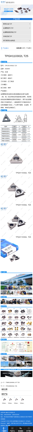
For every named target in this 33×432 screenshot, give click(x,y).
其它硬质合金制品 (9, 40)
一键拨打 (4, 431)
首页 (23, 48)
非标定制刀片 (7, 36)
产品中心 (12, 431)
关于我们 (28, 431)
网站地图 (8, 425)
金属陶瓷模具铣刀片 (9, 32)
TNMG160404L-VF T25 (13, 382)
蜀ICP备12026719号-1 (17, 423)
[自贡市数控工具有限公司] (16, 3)
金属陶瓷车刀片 (8, 28)
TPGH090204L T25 (11, 386)
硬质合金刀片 (7, 24)
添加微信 (20, 431)
